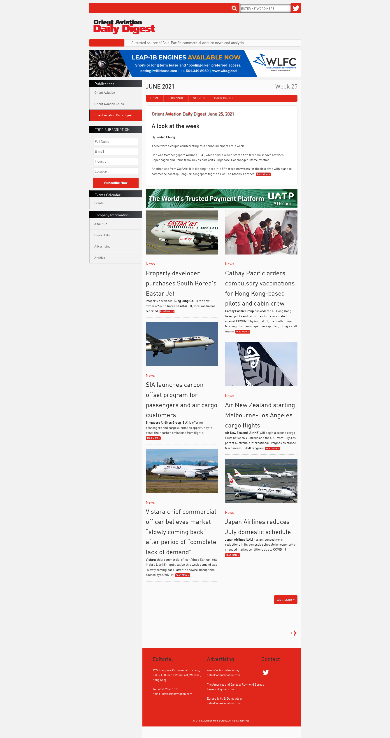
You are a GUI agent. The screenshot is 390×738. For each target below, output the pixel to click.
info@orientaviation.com (177, 694)
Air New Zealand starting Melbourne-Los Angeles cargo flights (260, 415)
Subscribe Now (116, 182)
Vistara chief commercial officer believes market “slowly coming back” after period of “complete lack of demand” (181, 531)
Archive (99, 257)
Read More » (263, 174)
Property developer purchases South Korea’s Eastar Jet (181, 283)
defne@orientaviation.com (223, 675)
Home (154, 98)
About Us (100, 224)
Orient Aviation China (109, 104)
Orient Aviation (104, 92)
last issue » (286, 599)
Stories (199, 98)
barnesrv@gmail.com (220, 689)
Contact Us (102, 235)
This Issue (176, 98)
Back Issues (223, 98)
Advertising (102, 246)
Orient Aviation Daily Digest (113, 115)
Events (99, 203)
